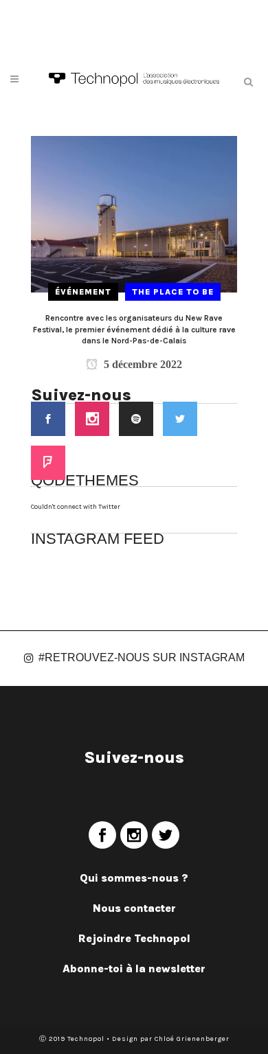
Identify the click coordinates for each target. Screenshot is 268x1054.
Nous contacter (134, 908)
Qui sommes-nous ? (134, 877)
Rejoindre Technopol (134, 938)
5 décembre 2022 (141, 364)
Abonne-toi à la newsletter (134, 968)
